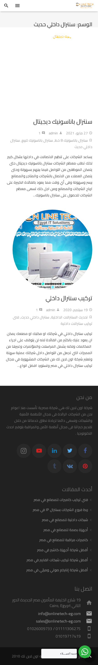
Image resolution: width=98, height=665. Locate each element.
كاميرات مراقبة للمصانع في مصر (63, 540)
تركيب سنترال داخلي (69, 298)
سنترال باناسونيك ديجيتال (62, 121)
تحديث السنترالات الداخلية (69, 317)
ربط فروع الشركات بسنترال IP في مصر (60, 509)
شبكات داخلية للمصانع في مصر (65, 519)
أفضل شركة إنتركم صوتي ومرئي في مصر (57, 570)
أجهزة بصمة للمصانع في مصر (66, 530)
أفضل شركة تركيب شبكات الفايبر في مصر (57, 560)
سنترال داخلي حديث (35, 317)
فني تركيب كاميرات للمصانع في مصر (61, 499)
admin (53, 133)
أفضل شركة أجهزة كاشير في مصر (62, 550)
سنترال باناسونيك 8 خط (71, 140)
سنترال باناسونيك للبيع (37, 140)
